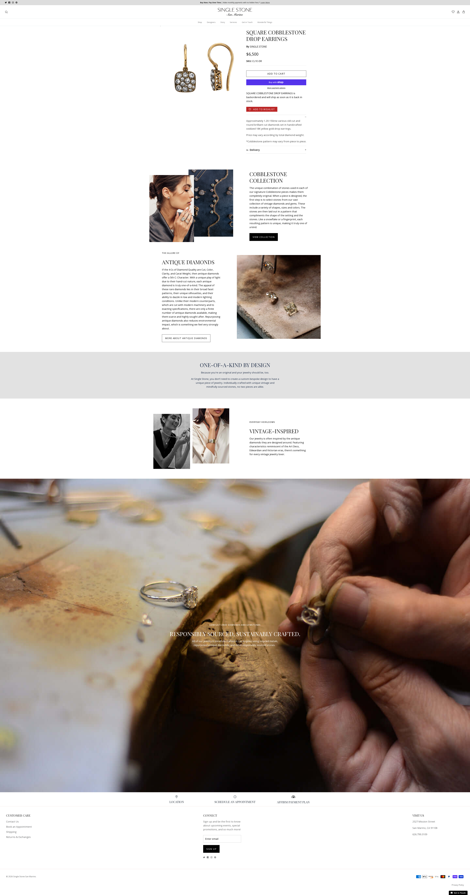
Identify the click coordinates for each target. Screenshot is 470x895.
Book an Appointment (19, 826)
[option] (202, 67)
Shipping (11, 832)
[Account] (458, 11)
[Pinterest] (16, 2)
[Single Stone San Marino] (235, 12)
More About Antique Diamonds (186, 338)
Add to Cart (276, 73)
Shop (200, 22)
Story (222, 22)
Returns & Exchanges (18, 837)
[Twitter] (6, 2)
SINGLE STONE (258, 46)
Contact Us (12, 821)
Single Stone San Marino (24, 876)
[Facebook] (9, 2)
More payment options (276, 88)
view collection (264, 237)
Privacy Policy (458, 885)
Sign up (211, 848)
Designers (211, 22)
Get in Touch (247, 22)
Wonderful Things (264, 22)
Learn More (265, 2)
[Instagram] (13, 2)
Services (233, 22)
